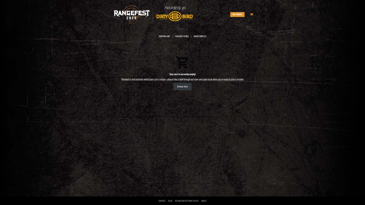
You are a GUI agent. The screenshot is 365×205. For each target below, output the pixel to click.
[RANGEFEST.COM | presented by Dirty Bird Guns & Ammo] (154, 14)
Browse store (182, 86)
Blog (170, 201)
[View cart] (251, 14)
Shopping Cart (164, 36)
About (203, 201)
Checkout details (182, 36)
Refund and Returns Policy (187, 201)
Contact (162, 201)
